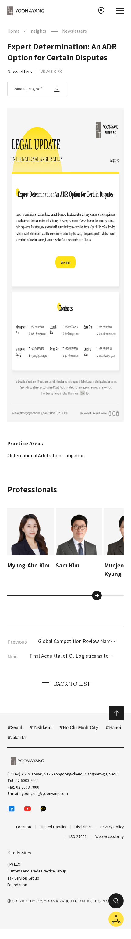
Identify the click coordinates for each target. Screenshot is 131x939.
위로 (116, 713)
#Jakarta (16, 737)
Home (13, 31)
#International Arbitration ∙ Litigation (46, 456)
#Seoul (14, 727)
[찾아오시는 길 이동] (101, 11)
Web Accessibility (109, 836)
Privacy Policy (112, 827)
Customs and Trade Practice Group (36, 871)
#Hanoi (113, 727)
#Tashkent (40, 727)
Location (23, 827)
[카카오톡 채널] (43, 808)
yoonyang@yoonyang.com (45, 793)
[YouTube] (27, 808)
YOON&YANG (25, 10)
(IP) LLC (13, 864)
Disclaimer (83, 827)
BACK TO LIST (72, 683)
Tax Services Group (23, 878)
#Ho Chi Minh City (78, 727)
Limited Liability (53, 827)
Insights (38, 31)
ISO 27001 (78, 836)
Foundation (17, 885)
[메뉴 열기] (120, 11)
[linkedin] (11, 808)
